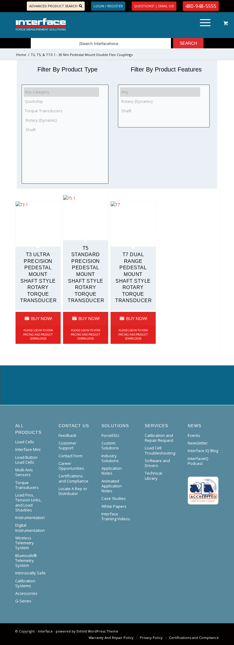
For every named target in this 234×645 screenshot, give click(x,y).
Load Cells (24, 442)
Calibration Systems (25, 583)
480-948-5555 (200, 6)
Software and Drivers (157, 463)
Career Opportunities (71, 466)
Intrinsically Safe (30, 573)
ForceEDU (110, 435)
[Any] (160, 92)
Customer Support (67, 445)
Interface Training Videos (115, 516)
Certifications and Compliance (73, 478)
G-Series (23, 601)
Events (194, 435)
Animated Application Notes (111, 486)
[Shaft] (61, 129)
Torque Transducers (27, 485)
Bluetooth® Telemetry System (26, 560)
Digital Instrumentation (30, 527)
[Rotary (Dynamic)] (61, 120)
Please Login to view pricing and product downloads (38, 334)
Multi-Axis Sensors (24, 472)
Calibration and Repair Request (159, 438)
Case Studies (113, 498)
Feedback (67, 435)
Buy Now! (41, 318)
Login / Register (108, 6)
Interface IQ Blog (203, 450)
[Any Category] (61, 92)
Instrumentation (30, 517)
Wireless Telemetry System (24, 543)
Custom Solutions (110, 445)
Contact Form (70, 455)
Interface (45, 631)
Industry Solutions (110, 458)
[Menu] (202, 24)
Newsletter (198, 443)
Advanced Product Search (53, 6)
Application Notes (111, 470)
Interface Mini (28, 449)
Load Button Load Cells (26, 460)
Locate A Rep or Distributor (72, 491)
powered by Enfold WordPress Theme (87, 631)
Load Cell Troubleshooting (160, 450)
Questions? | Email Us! (154, 6)
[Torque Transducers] (61, 111)
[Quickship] (61, 101)
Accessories (26, 593)
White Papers (113, 506)
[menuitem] (204, 24)
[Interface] (61, 24)
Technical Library (153, 475)
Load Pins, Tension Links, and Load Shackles (28, 502)
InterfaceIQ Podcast (198, 461)
